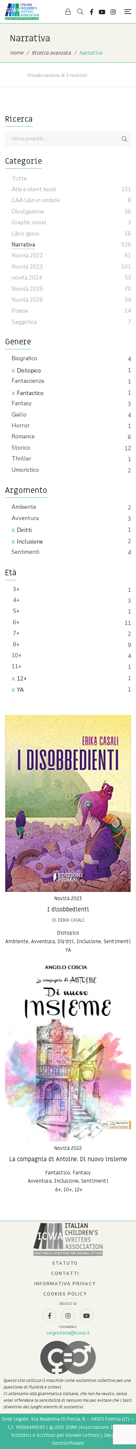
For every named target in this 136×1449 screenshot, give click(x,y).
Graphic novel (29, 222)
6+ (15, 622)
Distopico (29, 370)
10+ (16, 655)
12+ (22, 678)
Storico (21, 448)
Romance (23, 436)
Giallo (19, 414)
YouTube (102, 12)
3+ (15, 589)
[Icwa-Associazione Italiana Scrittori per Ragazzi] (22, 11)
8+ (15, 644)
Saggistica (24, 322)
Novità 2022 (68, 1148)
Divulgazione (28, 211)
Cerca (124, 139)
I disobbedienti (68, 909)
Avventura (25, 518)
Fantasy (22, 403)
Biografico (24, 358)
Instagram (113, 12)
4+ (15, 600)
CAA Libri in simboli (36, 200)
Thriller (21, 458)
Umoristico (25, 470)
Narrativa (23, 244)
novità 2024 (27, 278)
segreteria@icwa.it (68, 1333)
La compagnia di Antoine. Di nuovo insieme (68, 1159)
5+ (15, 611)
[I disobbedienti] (68, 803)
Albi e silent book (34, 189)
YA (20, 690)
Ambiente (24, 507)
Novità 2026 (27, 300)
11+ (16, 666)
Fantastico (30, 393)
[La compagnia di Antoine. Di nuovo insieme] (68, 1053)
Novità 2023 (68, 898)
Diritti (24, 530)
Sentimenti (25, 552)
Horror (21, 425)
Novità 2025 (27, 289)
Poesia (20, 311)
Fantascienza (28, 381)
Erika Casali (71, 920)
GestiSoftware (68, 1443)
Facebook (91, 12)
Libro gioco (25, 234)
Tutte (19, 178)
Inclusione (30, 542)
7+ (15, 633)
